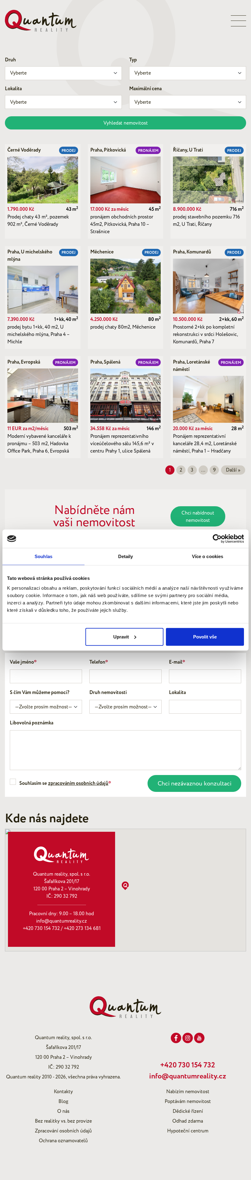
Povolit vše (205, 636)
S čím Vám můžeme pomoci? (39, 692)
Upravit (121, 636)
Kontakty (63, 1091)
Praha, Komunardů (192, 252)
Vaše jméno (23, 662)
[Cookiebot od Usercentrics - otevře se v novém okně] (217, 538)
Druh (10, 60)
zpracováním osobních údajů (78, 783)
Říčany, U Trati (188, 150)
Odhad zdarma (187, 1121)
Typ (133, 60)
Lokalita (13, 88)
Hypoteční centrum (187, 1131)
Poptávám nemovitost (188, 1101)
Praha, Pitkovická (108, 150)
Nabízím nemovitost (187, 1091)
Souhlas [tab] (43, 556)
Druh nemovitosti (108, 692)
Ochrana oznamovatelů (63, 1140)
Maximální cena (145, 88)
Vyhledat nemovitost (125, 123)
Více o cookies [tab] (207, 556)
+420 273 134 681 (82, 928)
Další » (233, 470)
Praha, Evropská (23, 362)
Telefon (98, 662)
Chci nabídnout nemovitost (198, 517)
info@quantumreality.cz (61, 921)
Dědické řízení (188, 1111)
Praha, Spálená (105, 362)
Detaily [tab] (125, 556)
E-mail (177, 662)
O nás (63, 1111)
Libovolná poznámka (31, 723)
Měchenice (102, 252)
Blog (63, 1101)
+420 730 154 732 (41, 928)
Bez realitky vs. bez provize (63, 1121)
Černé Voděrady (24, 150)
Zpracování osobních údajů (63, 1131)
